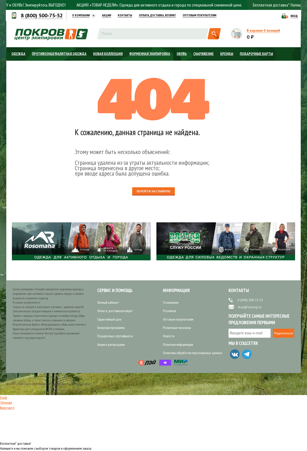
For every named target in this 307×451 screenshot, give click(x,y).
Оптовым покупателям (178, 319)
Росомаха (169, 310)
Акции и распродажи (111, 344)
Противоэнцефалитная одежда (59, 53)
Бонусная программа (111, 327)
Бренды (226, 53)
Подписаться (283, 333)
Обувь (182, 53)
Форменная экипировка (149, 53)
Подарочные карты (256, 53)
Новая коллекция (108, 53)
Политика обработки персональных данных (192, 353)
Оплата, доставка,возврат (115, 310)
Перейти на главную (153, 191)
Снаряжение (203, 53)
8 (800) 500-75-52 (250, 300)
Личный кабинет (108, 302)
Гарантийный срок (109, 319)
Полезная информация (178, 344)
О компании (170, 302)
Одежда (18, 53)
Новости (168, 336)
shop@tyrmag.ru (249, 307)
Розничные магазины (177, 327)
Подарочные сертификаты (115, 336)
